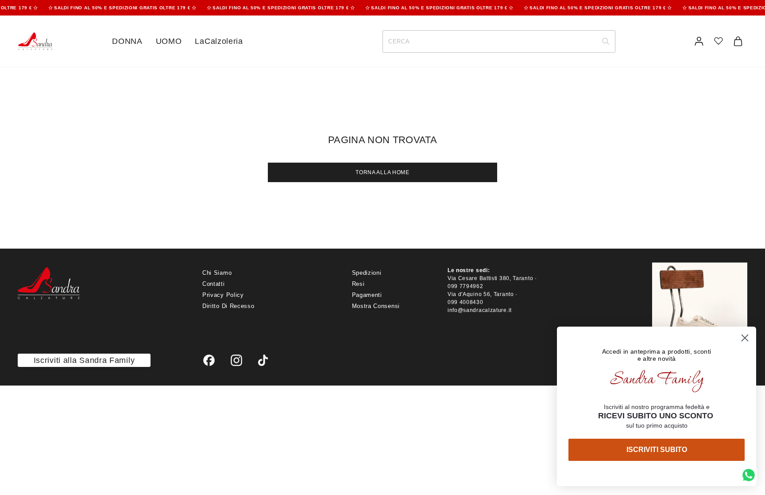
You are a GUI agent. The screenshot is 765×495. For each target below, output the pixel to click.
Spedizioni (367, 272)
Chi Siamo (217, 272)
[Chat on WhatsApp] (748, 475)
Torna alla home (382, 172)
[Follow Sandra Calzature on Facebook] (209, 360)
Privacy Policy (223, 295)
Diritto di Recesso (228, 306)
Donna (127, 41)
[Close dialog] (745, 338)
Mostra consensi (376, 306)
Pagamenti (367, 295)
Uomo (169, 41)
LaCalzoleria (219, 41)
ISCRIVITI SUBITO (656, 449)
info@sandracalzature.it (480, 310)
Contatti (213, 284)
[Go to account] (699, 41)
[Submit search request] (606, 41)
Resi (358, 284)
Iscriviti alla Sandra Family (84, 360)
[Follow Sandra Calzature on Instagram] (236, 360)
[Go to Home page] (35, 41)
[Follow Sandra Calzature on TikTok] (263, 360)
